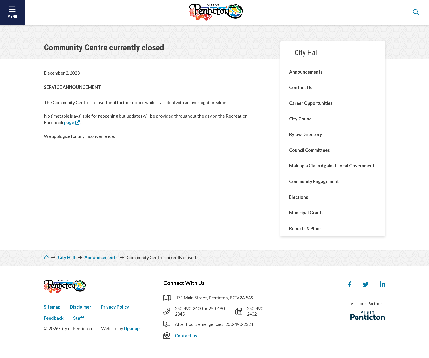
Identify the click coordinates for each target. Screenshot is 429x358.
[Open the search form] (416, 12)
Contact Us (300, 87)
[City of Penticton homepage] (216, 12)
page (69, 122)
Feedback (54, 318)
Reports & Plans (305, 228)
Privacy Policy (115, 307)
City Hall (307, 52)
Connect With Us (184, 283)
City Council (301, 118)
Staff (78, 318)
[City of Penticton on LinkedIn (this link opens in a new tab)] (382, 285)
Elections (298, 197)
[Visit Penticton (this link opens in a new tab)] (367, 315)
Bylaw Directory (305, 134)
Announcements (305, 72)
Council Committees (309, 150)
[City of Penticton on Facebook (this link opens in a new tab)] (350, 285)
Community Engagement (314, 181)
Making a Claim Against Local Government (332, 165)
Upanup (132, 328)
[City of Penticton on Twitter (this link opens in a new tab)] (366, 285)
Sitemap (52, 307)
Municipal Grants (306, 212)
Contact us (186, 335)
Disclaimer (80, 307)
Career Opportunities (311, 103)
